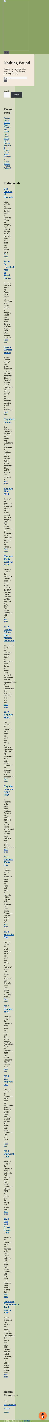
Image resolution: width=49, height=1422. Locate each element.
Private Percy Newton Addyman (7, 143)
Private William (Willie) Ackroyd (7, 164)
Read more (6, 255)
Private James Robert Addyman (7, 154)
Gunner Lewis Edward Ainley (7, 121)
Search (6, 91)
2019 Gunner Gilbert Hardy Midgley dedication (9, 633)
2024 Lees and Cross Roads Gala (7, 1225)
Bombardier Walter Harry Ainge (7, 131)
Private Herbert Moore (8, 350)
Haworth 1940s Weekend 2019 (8, 560)
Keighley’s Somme (9, 420)
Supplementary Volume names (10, 1408)
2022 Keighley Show (8, 1009)
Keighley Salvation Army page (9, 790)
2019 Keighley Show (8, 714)
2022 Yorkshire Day (9, 934)
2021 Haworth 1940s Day (8, 860)
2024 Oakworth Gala (9, 1154)
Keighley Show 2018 (8, 491)
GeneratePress (25, 1421)
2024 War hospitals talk (8, 1080)
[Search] (5, 80)
